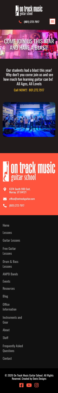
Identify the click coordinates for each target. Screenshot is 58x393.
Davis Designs (39, 378)
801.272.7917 (36, 89)
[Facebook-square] (21, 385)
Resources (9, 288)
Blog (5, 296)
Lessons (7, 232)
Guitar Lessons (11, 240)
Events (6, 281)
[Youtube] (29, 385)
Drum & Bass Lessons (10, 264)
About (6, 330)
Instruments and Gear (12, 320)
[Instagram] (36, 385)
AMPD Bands (10, 274)
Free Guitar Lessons (9, 251)
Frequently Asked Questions (13, 348)
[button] (52, 21)
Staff (5, 337)
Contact (7, 358)
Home (6, 225)
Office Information (9, 306)
